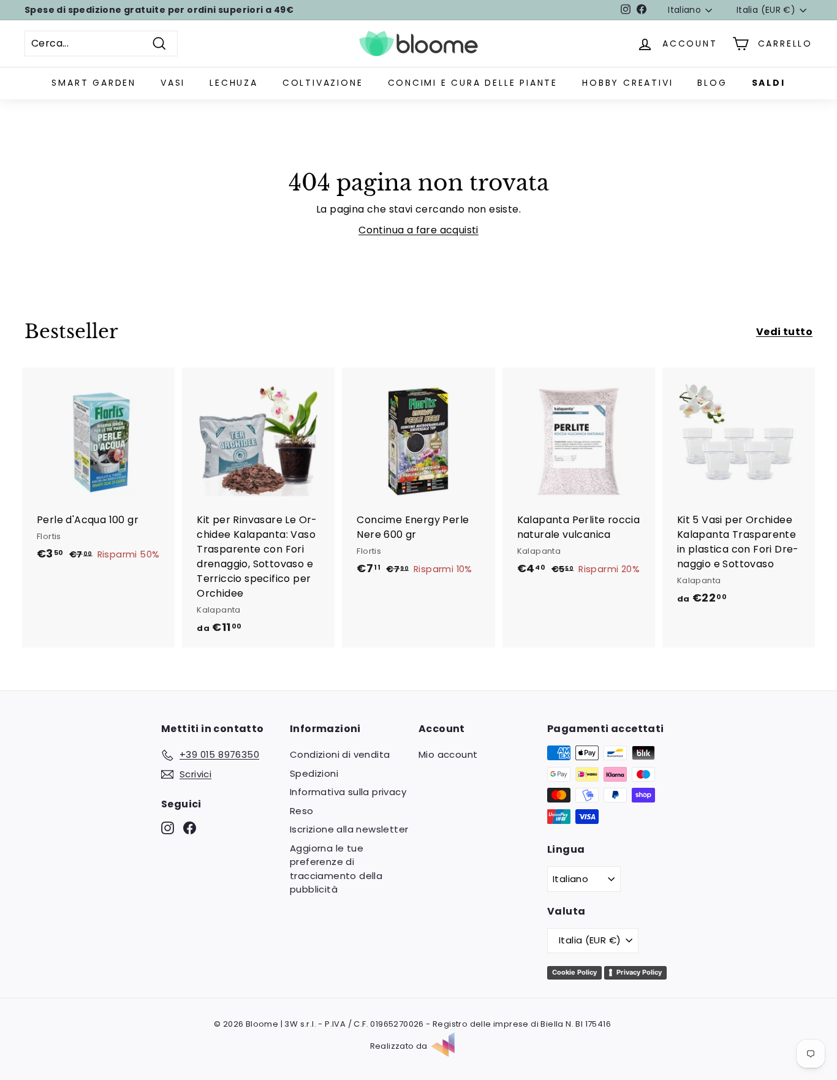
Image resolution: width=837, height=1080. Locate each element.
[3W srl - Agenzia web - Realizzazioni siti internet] (449, 1046)
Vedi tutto (784, 332)
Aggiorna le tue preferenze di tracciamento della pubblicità (336, 869)
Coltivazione (322, 83)
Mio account (447, 754)
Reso (302, 810)
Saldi (769, 83)
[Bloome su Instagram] (167, 828)
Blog (712, 83)
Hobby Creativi (627, 83)
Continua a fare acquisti (418, 230)
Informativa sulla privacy (348, 791)
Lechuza (234, 83)
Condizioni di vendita (340, 754)
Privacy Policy (639, 972)
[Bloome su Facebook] (189, 828)
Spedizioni (314, 773)
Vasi (173, 83)
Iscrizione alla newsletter (349, 829)
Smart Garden (93, 83)
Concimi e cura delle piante (473, 83)
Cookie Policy (574, 972)
